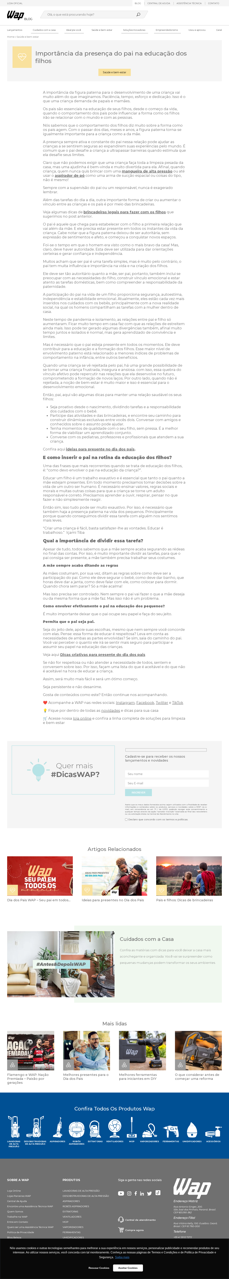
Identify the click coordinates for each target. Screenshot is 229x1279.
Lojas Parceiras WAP (19, 1195)
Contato (213, 3)
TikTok (177, 702)
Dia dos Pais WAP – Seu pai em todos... (38, 900)
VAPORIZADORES (73, 1227)
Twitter (162, 702)
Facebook (145, 702)
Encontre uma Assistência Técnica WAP (30, 1206)
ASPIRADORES (71, 1201)
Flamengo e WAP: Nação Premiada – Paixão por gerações (28, 1079)
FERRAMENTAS (72, 1232)
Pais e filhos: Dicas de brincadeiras (184, 900)
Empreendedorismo (167, 30)
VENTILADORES (72, 1216)
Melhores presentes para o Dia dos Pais (86, 1077)
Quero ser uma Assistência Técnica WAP (30, 1227)
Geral (219, 30)
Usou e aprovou (197, 30)
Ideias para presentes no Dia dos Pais (113, 900)
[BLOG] (15, 19)
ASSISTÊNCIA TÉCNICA (189, 3)
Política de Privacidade (20, 1232)
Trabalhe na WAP (17, 1216)
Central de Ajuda (17, 1201)
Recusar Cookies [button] (99, 1267)
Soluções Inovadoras (134, 30)
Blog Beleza (14, 1237)
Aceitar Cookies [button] (128, 1267)
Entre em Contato (17, 1221)
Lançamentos (14, 30)
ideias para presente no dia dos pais (100, 449)
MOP (65, 1221)
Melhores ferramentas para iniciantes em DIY (138, 1077)
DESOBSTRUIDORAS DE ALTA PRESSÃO (86, 1195)
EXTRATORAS (70, 1211)
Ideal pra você (73, 30)
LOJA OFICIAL (15, 3)
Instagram (125, 702)
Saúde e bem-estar (102, 30)
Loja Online (14, 1190)
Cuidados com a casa (44, 30)
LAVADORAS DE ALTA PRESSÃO (81, 1190)
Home (10, 36)
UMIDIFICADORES (73, 1237)
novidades (110, 710)
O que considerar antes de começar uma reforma (197, 1077)
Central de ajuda (158, 3)
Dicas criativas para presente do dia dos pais (102, 654)
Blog (138, 3)
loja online (82, 718)
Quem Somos (15, 1211)
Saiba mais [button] (122, 1257)
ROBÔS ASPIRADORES (76, 1206)
